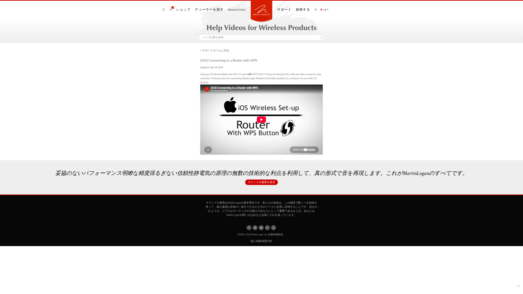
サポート (284, 9)
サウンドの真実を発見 (261, 182)
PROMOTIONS (237, 9)
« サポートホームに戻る (214, 50)
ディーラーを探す (209, 9)
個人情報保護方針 (261, 241)
